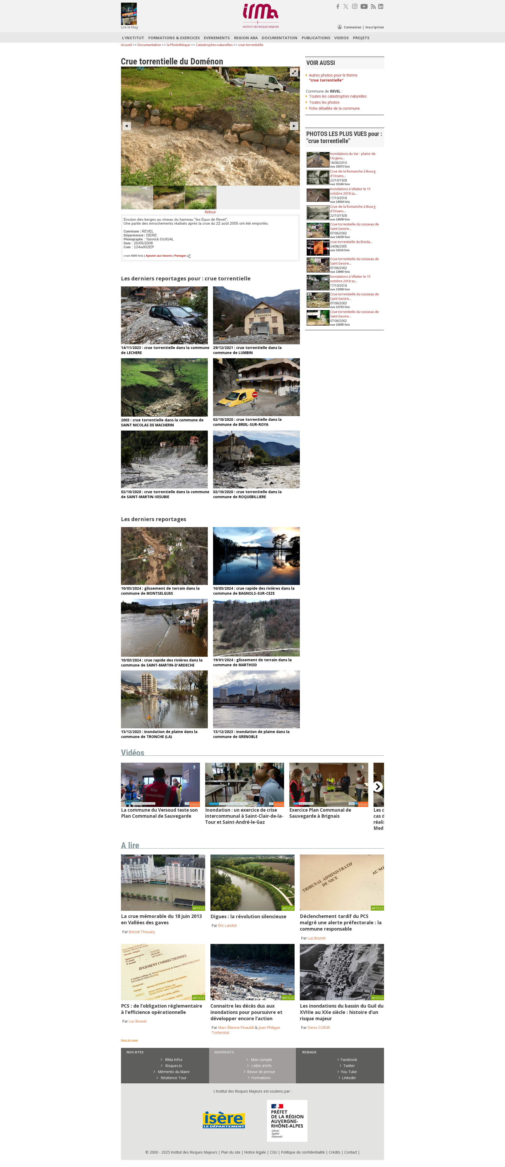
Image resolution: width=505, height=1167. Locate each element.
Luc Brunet (316, 938)
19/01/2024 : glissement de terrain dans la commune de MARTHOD (252, 662)
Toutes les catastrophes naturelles (338, 96)
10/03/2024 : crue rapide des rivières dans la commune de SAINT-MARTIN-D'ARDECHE (162, 663)
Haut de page (129, 1040)
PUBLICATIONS (316, 37)
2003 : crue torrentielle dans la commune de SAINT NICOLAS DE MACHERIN (162, 422)
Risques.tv (173, 1065)
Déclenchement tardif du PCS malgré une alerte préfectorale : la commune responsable (341, 922)
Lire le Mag (129, 27)
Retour (210, 211)
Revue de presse (261, 1071)
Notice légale (255, 1152)
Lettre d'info (261, 1065)
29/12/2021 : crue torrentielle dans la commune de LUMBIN (247, 350)
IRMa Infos (173, 1059)
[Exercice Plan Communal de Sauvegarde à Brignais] (328, 805)
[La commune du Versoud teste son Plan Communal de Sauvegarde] (160, 805)
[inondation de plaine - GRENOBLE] (256, 726)
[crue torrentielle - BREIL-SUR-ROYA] (256, 414)
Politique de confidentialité (303, 1152)
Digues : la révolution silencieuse (248, 916)
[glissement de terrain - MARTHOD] (256, 655)
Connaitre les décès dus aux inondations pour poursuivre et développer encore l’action (246, 1012)
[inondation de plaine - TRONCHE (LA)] (164, 726)
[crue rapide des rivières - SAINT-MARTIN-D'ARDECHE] (164, 655)
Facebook (349, 1059)
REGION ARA (246, 37)
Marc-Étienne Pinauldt (236, 1027)
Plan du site (230, 1152)
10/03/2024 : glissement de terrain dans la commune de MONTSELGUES (160, 591)
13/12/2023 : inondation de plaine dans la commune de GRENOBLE (251, 734)
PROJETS (361, 37)
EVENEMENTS (217, 37)
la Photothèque (179, 45)
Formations (261, 1077)
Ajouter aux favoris (159, 255)
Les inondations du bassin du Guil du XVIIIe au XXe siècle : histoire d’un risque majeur (341, 1012)
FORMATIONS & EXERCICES (174, 37)
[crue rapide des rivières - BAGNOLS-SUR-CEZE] (256, 583)
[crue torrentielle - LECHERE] (164, 342)
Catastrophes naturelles (214, 45)
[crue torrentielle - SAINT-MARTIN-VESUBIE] (164, 486)
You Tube (349, 1071)
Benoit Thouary (142, 931)
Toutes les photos (324, 102)
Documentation (149, 45)
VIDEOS (341, 37)
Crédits (334, 1152)
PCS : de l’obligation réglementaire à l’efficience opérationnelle (161, 1009)
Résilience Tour (173, 1077)
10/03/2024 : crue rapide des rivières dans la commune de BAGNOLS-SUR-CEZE (254, 591)
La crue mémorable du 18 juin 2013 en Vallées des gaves (161, 919)
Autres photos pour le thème (333, 78)
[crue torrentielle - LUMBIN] (256, 342)
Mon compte (261, 1059)
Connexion (352, 27)
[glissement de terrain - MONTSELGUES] (164, 583)
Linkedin (349, 1077)
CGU (273, 1152)
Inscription (374, 27)
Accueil (126, 45)
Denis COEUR (319, 1027)
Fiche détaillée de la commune (334, 108)
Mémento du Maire (173, 1071)
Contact (351, 1152)
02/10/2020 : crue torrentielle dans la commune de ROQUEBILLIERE (247, 494)
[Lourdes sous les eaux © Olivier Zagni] (163, 909)
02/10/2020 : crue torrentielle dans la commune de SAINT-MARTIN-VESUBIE (165, 494)
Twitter (349, 1065)
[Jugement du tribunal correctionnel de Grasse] (342, 909)
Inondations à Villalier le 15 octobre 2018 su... (350, 191)
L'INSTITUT (133, 37)
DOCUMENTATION (279, 37)
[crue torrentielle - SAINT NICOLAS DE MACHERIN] (164, 415)
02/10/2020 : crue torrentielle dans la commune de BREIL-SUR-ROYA (247, 422)
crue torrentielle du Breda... (351, 242)
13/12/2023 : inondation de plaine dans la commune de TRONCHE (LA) (159, 734)
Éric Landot (227, 925)
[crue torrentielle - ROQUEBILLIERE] (256, 486)
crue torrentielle (250, 45)
